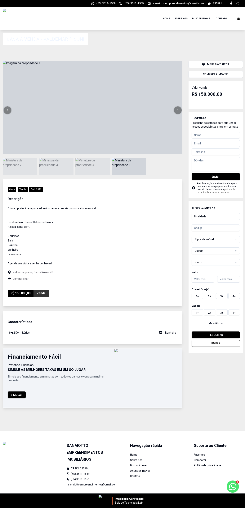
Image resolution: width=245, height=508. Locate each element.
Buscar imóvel (201, 18)
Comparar (200, 460)
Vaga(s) (197, 305)
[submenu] (238, 18)
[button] (7, 110)
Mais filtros (216, 323)
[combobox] (216, 216)
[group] (216, 296)
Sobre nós (181, 18)
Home (166, 18)
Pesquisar (215, 334)
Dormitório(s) (200, 289)
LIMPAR (215, 343)
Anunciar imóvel (140, 470)
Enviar (216, 176)
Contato (221, 18)
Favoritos (199, 454)
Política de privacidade (207, 465)
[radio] (197, 296)
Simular (17, 394)
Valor (195, 272)
